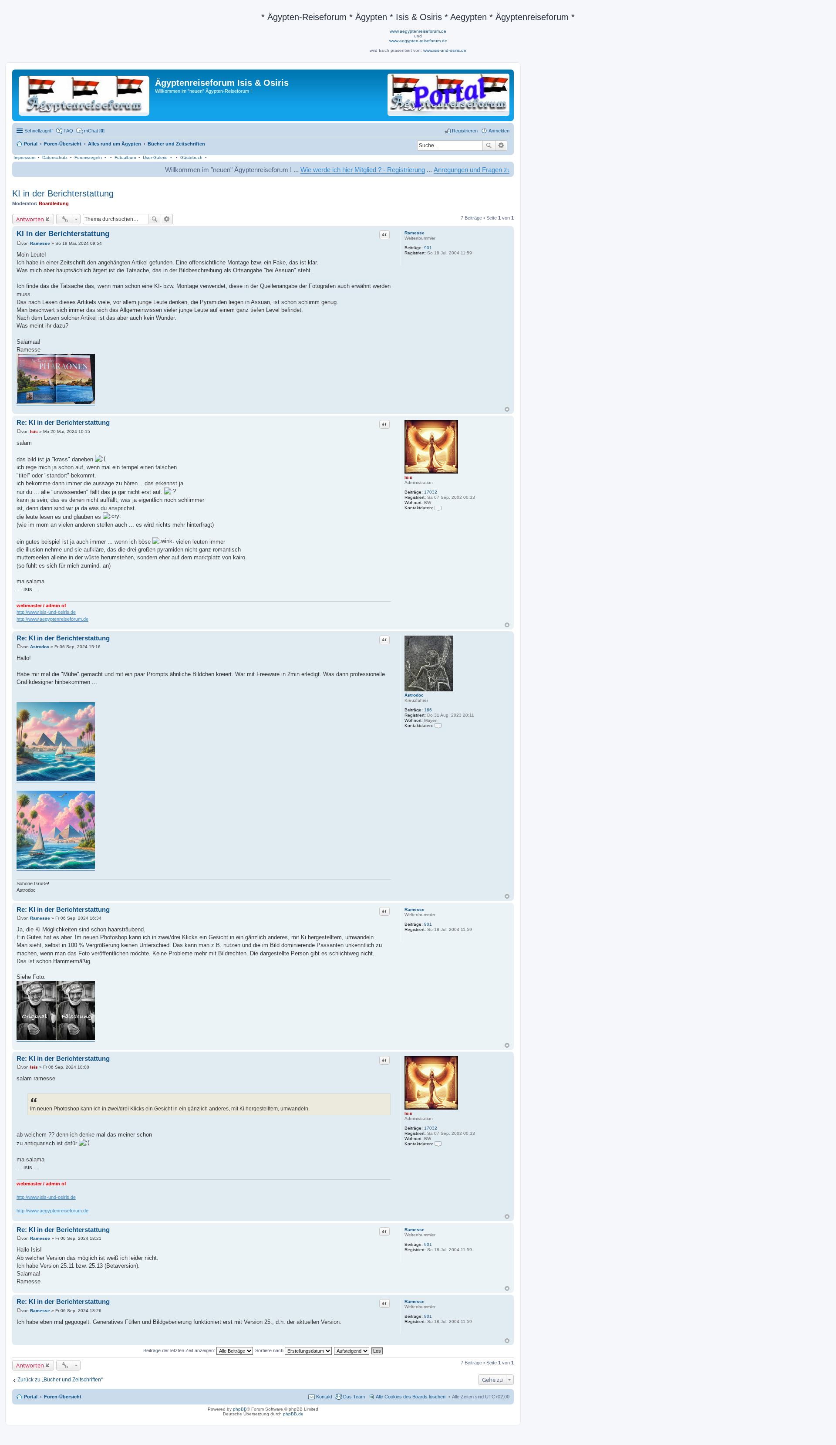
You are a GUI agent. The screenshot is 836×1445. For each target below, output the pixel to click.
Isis (408, 477)
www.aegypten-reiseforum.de (418, 40)
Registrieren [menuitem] (465, 130)
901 (428, 247)
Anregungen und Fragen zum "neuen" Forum (454, 169)
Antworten (30, 219)
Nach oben (507, 409)
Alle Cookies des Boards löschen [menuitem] (410, 1396)
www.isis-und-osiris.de (444, 50)
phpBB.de (293, 1413)
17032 (430, 492)
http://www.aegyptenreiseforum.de (52, 619)
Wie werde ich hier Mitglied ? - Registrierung (319, 169)
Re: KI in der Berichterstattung (63, 422)
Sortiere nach (270, 1350)
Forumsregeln (88, 157)
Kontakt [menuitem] (324, 1396)
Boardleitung (54, 203)
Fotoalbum (125, 157)
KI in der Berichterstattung (63, 193)
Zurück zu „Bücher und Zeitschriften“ (60, 1380)
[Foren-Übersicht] (84, 94)
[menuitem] (90, 130)
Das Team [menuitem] (354, 1396)
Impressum (24, 157)
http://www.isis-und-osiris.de (46, 612)
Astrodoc (414, 695)
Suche (489, 145)
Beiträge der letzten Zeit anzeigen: (179, 1350)
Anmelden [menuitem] (499, 130)
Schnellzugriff (38, 130)
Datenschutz (54, 157)
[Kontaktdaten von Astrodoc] (438, 725)
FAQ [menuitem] (68, 130)
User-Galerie (155, 157)
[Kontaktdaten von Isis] (438, 507)
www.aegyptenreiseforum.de (418, 31)
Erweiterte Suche (501, 145)
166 (428, 709)
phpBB (240, 1409)
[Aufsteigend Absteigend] (352, 1350)
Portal (30, 143)
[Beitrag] (19, 243)
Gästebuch (191, 157)
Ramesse (415, 232)
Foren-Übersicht (62, 1396)
